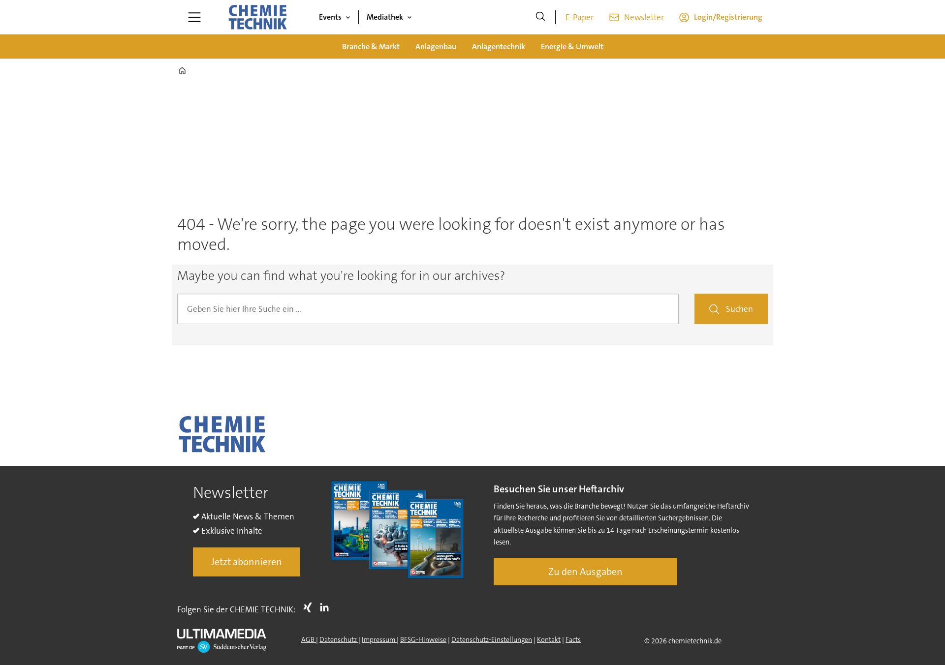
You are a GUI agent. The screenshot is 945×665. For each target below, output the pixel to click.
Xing (310, 607)
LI (326, 607)
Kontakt (549, 639)
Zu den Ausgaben (585, 571)
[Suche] (540, 17)
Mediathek (385, 17)
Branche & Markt (371, 46)
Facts (573, 639)
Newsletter (644, 17)
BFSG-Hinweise (423, 639)
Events (330, 17)
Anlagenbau (435, 46)
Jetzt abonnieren (246, 561)
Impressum (379, 639)
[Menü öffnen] (194, 17)
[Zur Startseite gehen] (257, 17)
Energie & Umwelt (572, 46)
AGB (308, 639)
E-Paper (580, 17)
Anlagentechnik (498, 46)
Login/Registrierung (728, 17)
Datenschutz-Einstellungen (491, 639)
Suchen (739, 308)
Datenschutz (338, 639)
